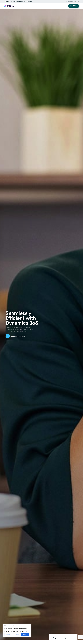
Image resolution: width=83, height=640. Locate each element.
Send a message (2, 315)
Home (27, 6)
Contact (54, 6)
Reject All (17, 634)
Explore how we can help (18, 336)
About (33, 6)
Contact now (29, 1)
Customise (8, 634)
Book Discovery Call (73, 6)
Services (40, 6)
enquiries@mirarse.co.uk (73, 1)
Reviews (47, 6)
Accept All (25, 634)
